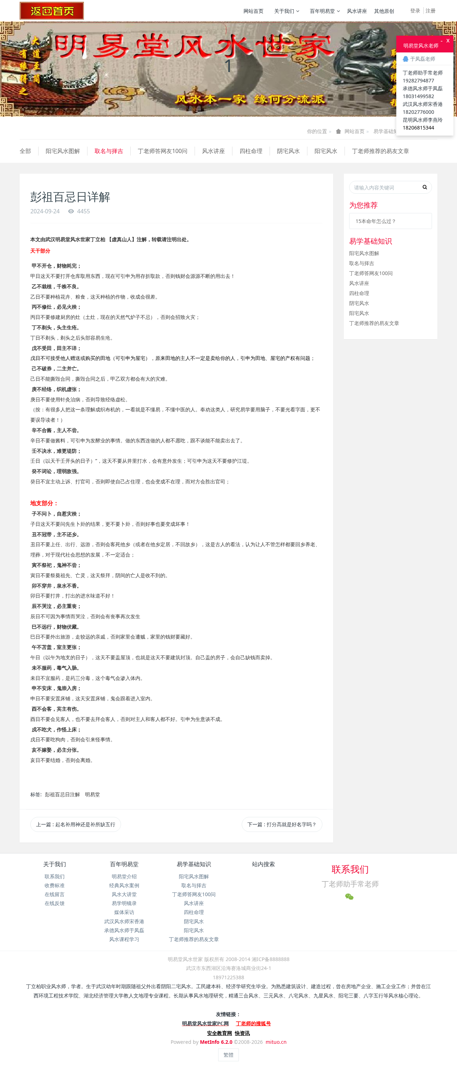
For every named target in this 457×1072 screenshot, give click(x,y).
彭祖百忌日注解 (62, 794)
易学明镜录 (124, 903)
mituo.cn (276, 1041)
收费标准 (55, 885)
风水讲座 (357, 10)
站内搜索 (263, 864)
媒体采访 (124, 912)
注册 (431, 10)
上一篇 (75, 824)
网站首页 (253, 10)
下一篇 (282, 824)
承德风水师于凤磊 (124, 930)
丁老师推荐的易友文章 (380, 151)
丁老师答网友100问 (162, 151)
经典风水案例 (124, 885)
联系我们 (55, 876)
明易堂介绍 (124, 876)
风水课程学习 (124, 939)
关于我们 (284, 10)
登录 (415, 10)
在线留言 (55, 894)
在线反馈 (55, 903)
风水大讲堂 (124, 894)
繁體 (228, 1054)
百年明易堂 (322, 10)
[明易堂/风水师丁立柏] (52, 10)
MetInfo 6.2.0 (216, 1041)
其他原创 (384, 10)
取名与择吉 (109, 151)
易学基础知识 (388, 131)
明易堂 (92, 794)
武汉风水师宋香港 (124, 921)
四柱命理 (251, 151)
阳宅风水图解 (63, 151)
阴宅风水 (288, 151)
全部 (25, 151)
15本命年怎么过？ (376, 221)
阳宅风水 (326, 151)
